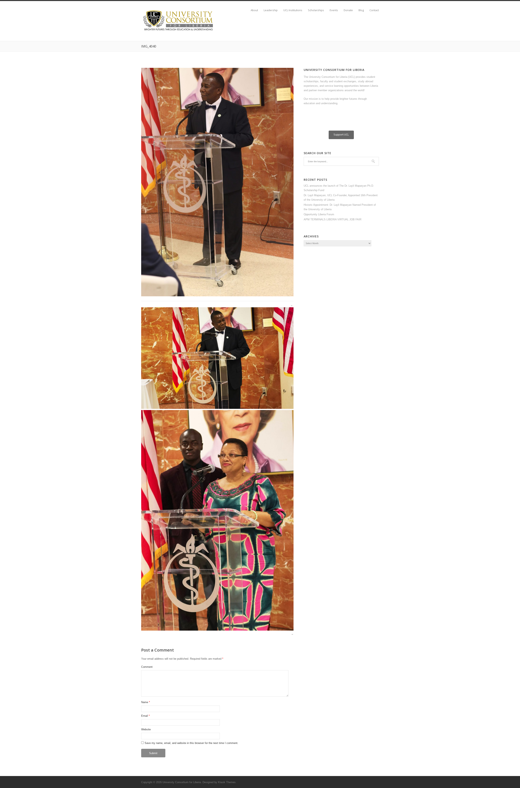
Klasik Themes (227, 782)
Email (144, 715)
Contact (374, 10)
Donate (348, 10)
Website (146, 729)
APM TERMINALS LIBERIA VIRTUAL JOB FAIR (332, 219)
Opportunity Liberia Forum (319, 214)
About (254, 10)
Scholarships (316, 10)
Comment (147, 666)
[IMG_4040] (217, 295)
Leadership (271, 10)
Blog (361, 10)
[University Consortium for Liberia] (178, 30)
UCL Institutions (292, 10)
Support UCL (341, 134)
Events (334, 10)
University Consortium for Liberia (181, 782)
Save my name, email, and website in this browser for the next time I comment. (191, 743)
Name (144, 702)
